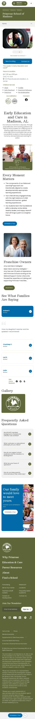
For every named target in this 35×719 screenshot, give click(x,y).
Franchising (6, 585)
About (5, 572)
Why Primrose (10, 557)
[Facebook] (26, 99)
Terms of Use (6, 631)
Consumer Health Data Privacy (10, 640)
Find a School (10, 578)
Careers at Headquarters (6, 597)
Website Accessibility (8, 634)
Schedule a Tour (15, 715)
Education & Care (12, 562)
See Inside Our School (17, 56)
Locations (22, 588)
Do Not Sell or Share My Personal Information (14, 643)
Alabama (13, 10)
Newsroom (22, 585)
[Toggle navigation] (31, 3)
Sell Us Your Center (8, 588)
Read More (9, 288)
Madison (19, 10)
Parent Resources (12, 567)
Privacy (16, 631)
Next (34, 38)
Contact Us (25, 61)
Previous (1, 38)
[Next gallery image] (32, 390)
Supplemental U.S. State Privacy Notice (13, 637)
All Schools (6, 10)
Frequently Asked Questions (24, 592)
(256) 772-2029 (8, 77)
